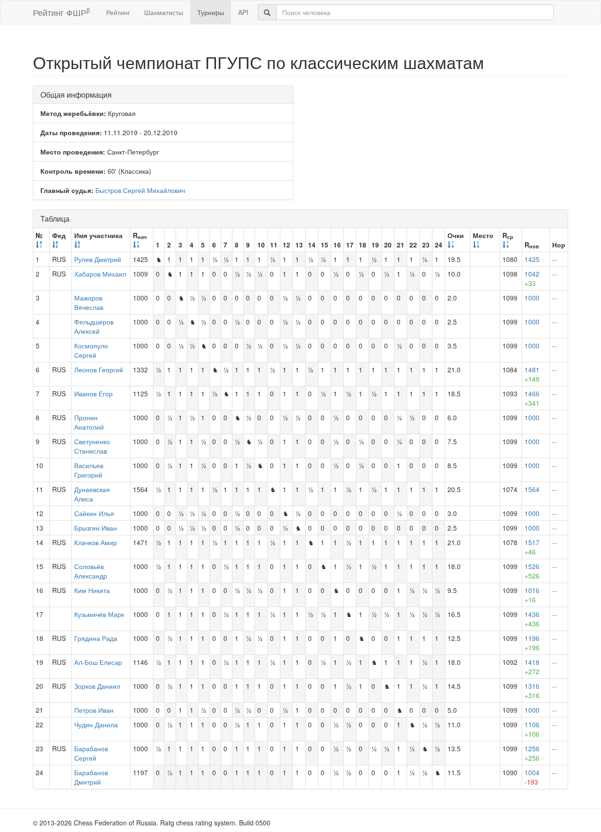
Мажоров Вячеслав (88, 302)
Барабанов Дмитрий (91, 777)
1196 (531, 642)
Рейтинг (118, 12)
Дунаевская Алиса (92, 494)
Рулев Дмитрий (97, 259)
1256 (531, 753)
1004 (531, 777)
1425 (531, 259)
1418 (531, 666)
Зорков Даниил (97, 686)
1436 (531, 618)
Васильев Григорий (88, 470)
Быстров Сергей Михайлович (140, 190)
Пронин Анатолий (89, 422)
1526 (531, 571)
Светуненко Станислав (92, 446)
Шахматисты (163, 12)
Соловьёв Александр (90, 571)
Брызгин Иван (95, 527)
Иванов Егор (93, 393)
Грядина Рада (95, 638)
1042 (531, 278)
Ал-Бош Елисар (98, 662)
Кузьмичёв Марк (99, 614)
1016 (531, 594)
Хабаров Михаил (100, 273)
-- (554, 259)
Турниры (210, 12)
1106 (531, 729)
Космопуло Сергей (91, 350)
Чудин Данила (96, 724)
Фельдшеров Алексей (94, 326)
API (243, 12)
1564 (531, 489)
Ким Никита (92, 590)
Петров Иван (94, 710)
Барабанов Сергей (91, 753)
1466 (531, 398)
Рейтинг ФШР (61, 12)
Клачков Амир (95, 542)
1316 (531, 690)
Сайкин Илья (94, 513)
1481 (531, 374)
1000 (531, 297)
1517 (531, 547)
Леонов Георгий (98, 369)
